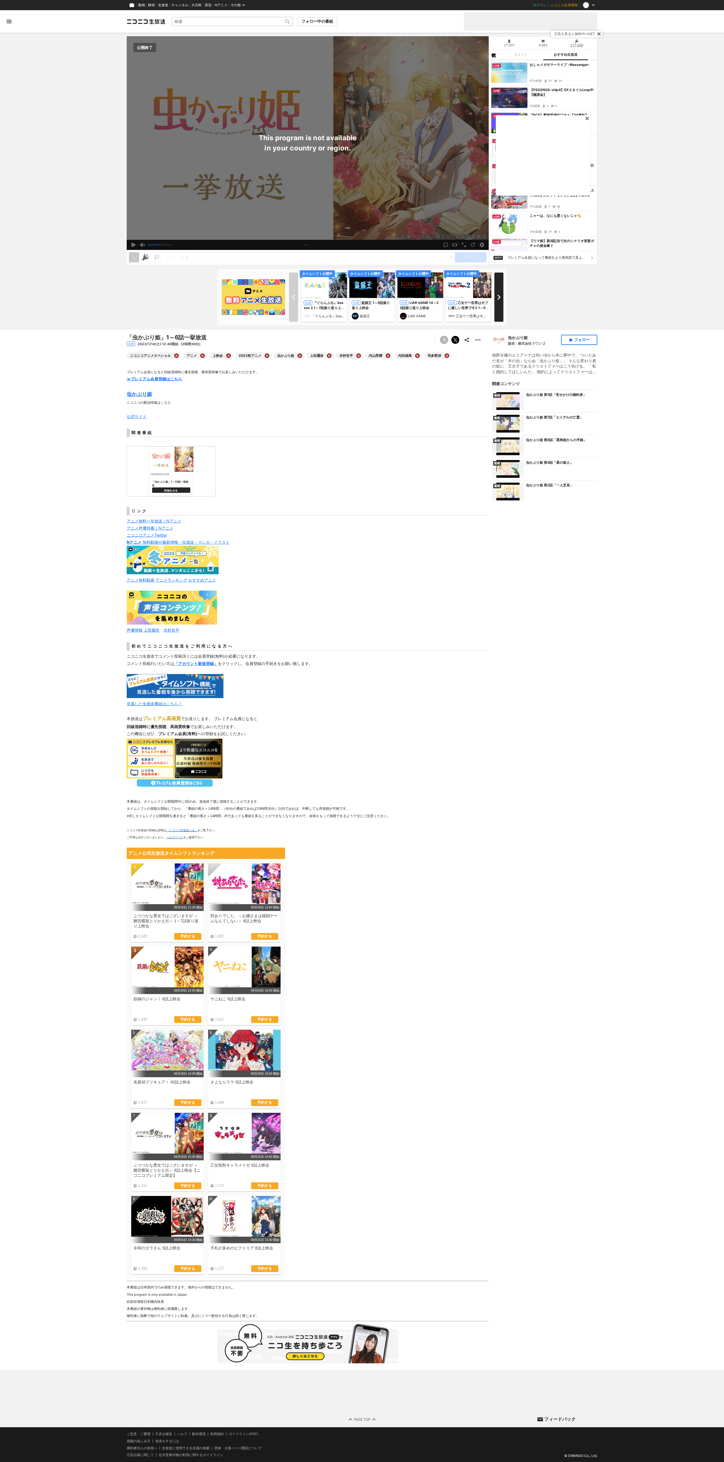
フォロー (582, 339)
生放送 (163, 5)
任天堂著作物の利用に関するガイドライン (191, 1455)
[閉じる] (599, 34)
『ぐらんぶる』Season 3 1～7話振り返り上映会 (324, 308)
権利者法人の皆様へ (142, 1448)
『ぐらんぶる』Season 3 (328, 316)
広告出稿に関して (140, 1455)
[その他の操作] (478, 340)
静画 (151, 5)
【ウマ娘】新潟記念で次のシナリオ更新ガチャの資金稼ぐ (562, 243)
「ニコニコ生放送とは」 (181, 830)
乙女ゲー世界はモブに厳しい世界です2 (472, 316)
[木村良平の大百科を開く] (358, 355)
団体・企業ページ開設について (238, 1448)
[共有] (467, 340)
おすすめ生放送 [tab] (566, 55)
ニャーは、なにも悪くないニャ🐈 (555, 215)
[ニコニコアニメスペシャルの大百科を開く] (176, 355)
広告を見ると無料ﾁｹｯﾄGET (574, 34)
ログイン (539, 5)
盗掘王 (365, 316)
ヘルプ (182, 1434)
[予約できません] (444, 340)
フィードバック (560, 1419)
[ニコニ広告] (145, 257)
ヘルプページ (174, 837)
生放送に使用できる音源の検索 (186, 1448)
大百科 (196, 5)
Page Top (362, 1419)
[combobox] (232, 21)
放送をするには (167, 1441)
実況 (208, 5)
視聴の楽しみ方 (138, 1441)
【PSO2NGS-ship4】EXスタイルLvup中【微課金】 (562, 92)
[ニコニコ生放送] (146, 21)
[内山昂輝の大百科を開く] (388, 355)
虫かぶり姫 (518, 337)
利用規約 (217, 1434)
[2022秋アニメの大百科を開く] (267, 355)
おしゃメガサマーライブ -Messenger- (560, 64)
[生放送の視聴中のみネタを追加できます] (134, 257)
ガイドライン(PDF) (243, 1434)
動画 (141, 5)
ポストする (455, 340)
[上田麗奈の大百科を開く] (329, 355)
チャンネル (179, 5)
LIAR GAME (417, 316)
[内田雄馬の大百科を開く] (417, 355)
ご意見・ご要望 (138, 1434)
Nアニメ (221, 5)
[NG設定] (493, 55)
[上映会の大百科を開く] (228, 355)
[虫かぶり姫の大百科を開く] (300, 355)
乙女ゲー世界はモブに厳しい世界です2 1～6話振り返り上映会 (468, 308)
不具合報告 (163, 1434)
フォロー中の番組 (317, 21)
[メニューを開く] (9, 21)
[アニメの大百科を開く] (202, 355)
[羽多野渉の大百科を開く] (447, 355)
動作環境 (199, 1434)
